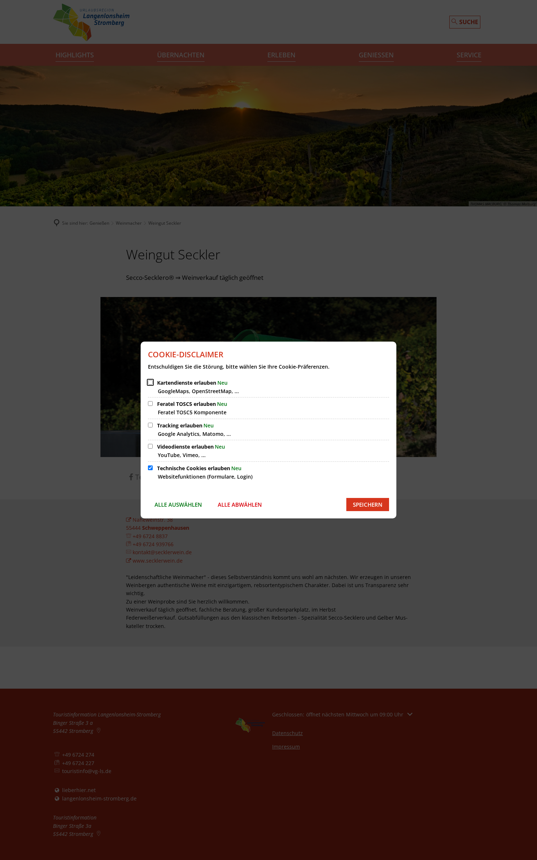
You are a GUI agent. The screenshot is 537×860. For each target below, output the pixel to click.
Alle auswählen (178, 504)
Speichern (367, 504)
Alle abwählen (240, 504)
